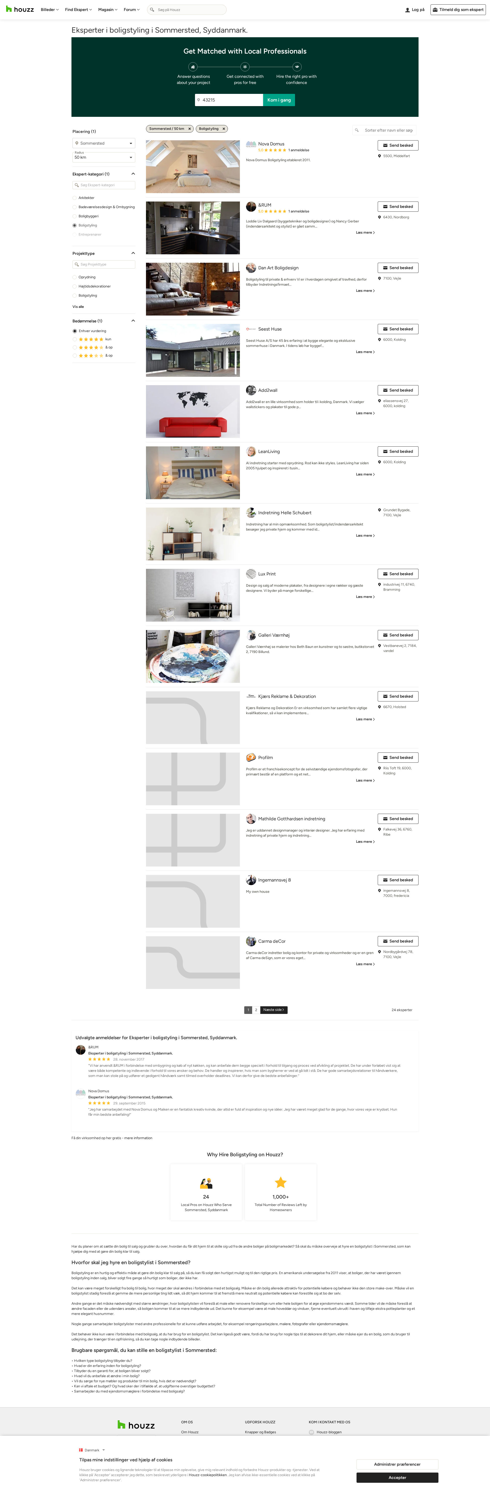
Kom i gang (279, 100)
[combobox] (187, 10)
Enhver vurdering (92, 331)
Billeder (48, 9)
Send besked (401, 145)
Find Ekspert (76, 9)
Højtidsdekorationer (95, 286)
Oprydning (87, 277)
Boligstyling (88, 225)
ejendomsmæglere (332, 1324)
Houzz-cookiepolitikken (208, 1475)
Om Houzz (190, 1432)
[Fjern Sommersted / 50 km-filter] (189, 129)
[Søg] (152, 10)
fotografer (300, 1324)
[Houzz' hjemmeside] (20, 9)
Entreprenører (90, 234)
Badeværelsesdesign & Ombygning (107, 207)
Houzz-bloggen (329, 1432)
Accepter (397, 1477)
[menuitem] (50, 10)
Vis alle (78, 307)
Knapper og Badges (260, 1432)
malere (285, 1324)
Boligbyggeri (89, 216)
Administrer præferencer (397, 1464)
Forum (130, 9)
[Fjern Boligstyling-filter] (224, 129)
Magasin (106, 9)
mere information (138, 1138)
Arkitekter (86, 198)
